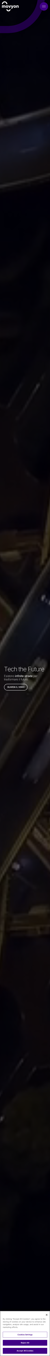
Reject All (25, 1343)
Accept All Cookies (25, 1351)
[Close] (47, 1315)
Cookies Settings (25, 1334)
